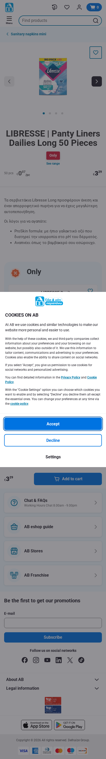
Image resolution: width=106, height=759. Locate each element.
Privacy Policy (70, 377)
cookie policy (19, 404)
